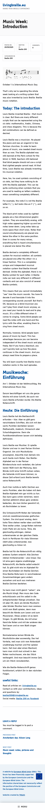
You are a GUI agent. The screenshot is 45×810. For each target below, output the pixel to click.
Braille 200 (23, 49)
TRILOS (22, 795)
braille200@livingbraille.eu (15, 696)
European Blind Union (22, 772)
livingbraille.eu (14, 5)
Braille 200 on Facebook (27, 699)
